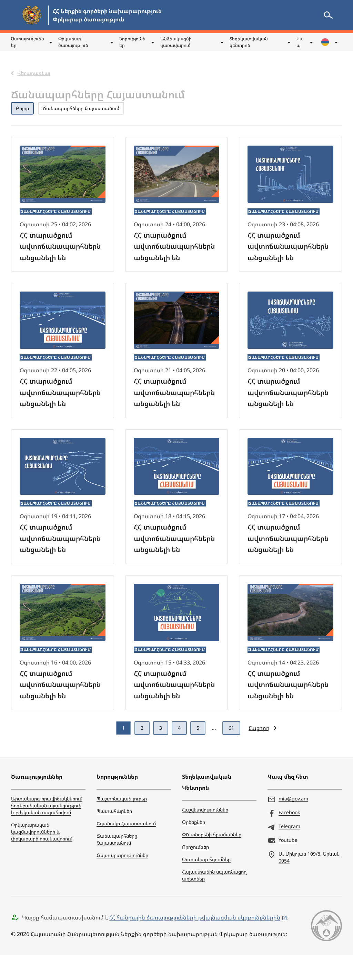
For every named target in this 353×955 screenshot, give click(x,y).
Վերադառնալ (33, 63)
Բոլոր (22, 108)
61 (231, 728)
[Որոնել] (328, 15)
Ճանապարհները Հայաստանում (81, 108)
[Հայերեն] (328, 42)
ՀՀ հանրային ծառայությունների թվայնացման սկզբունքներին (194, 917)
